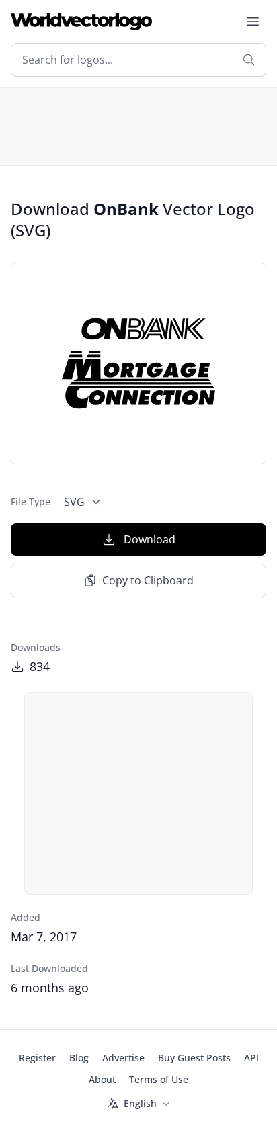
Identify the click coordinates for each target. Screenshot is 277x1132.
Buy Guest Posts (194, 1057)
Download (149, 539)
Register (37, 1057)
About (102, 1079)
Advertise (123, 1057)
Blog (79, 1057)
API (251, 1057)
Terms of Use (158, 1079)
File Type (30, 501)
